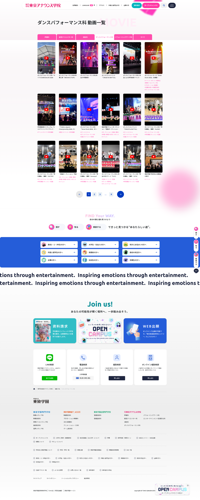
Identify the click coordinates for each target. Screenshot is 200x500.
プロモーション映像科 (71, 418)
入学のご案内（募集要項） (64, 438)
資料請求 (137, 5)
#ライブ (44, 132)
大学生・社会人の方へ (97, 244)
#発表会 (158, 80)
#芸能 (82, 137)
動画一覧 (57, 389)
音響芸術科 (97, 418)
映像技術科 (37, 418)
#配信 (60, 132)
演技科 (85, 37)
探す (58, 227)
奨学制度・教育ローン (124, 438)
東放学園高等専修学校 (40, 491)
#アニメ (40, 132)
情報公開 (80, 450)
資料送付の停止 (107, 470)
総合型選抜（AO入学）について (89, 438)
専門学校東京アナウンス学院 (45, 389)
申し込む (117, 378)
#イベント (147, 80)
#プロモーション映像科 (151, 85)
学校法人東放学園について (44, 450)
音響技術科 (97, 415)
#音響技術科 (148, 87)
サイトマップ (37, 478)
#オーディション (106, 132)
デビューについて (57, 442)
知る (76, 227)
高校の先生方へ (135, 252)
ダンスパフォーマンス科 (104, 37)
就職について (40, 442)
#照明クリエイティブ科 (151, 83)
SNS (196, 271)
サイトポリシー (51, 478)
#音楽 (92, 137)
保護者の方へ (94, 252)
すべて (143, 37)
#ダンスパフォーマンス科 (152, 89)
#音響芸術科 (155, 87)
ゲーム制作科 (68, 429)
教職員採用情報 (114, 450)
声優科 (47, 37)
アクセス (101, 5)
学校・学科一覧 (64, 450)
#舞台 (117, 132)
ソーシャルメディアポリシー (70, 478)
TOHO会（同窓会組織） (55, 491)
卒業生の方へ (135, 260)
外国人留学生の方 (114, 5)
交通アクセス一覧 (41, 470)
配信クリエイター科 (66, 37)
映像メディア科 (38, 415)
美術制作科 (37, 425)
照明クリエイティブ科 (40, 422)
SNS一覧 (129, 450)
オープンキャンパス (151, 5)
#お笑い (111, 134)
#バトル (87, 132)
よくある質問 (58, 470)
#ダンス (153, 80)
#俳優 (107, 134)
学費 (108, 438)
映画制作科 (67, 415)
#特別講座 (147, 134)
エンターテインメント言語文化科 (154, 418)
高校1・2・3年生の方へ (57, 244)
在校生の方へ (94, 260)
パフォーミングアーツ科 (123, 37)
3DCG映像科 (68, 422)
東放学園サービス (70, 491)
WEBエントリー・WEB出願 (147, 438)
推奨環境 (86, 478)
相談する (97, 227)
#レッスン (154, 134)
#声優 (103, 134)
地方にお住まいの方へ (138, 244)
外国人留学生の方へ (55, 252)
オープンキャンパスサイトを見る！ (172, 493)
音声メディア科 (38, 429)
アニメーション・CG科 (71, 425)
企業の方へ (52, 260)
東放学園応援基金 (96, 450)
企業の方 (126, 5)
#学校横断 (50, 132)
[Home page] (34, 389)
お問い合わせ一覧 (75, 470)
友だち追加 (49, 378)
